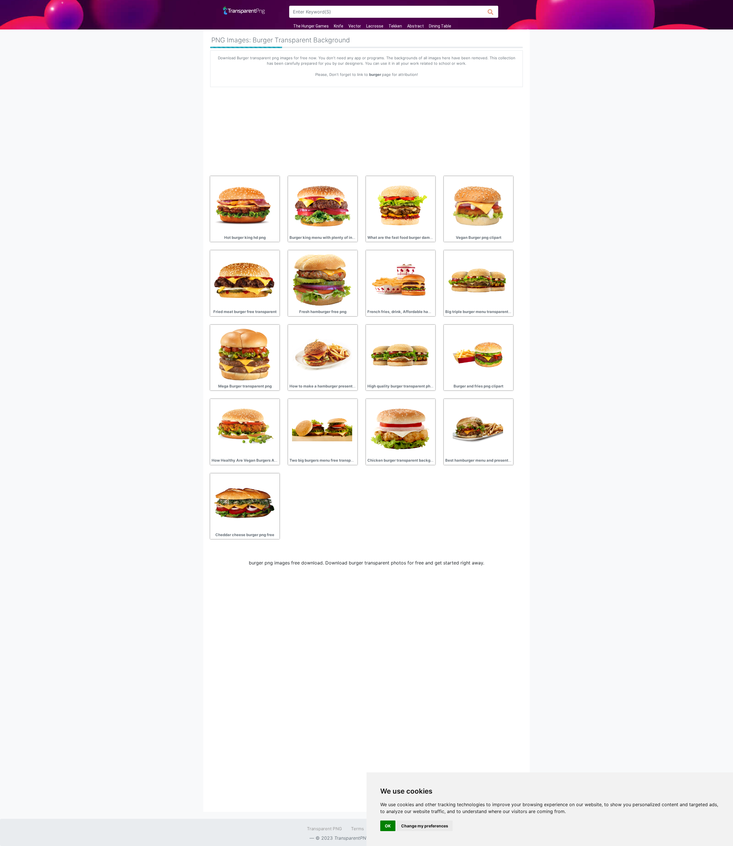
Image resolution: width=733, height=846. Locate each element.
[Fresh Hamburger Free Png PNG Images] (322, 279)
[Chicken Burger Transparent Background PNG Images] (400, 428)
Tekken (395, 26)
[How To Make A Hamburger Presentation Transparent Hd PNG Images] (322, 354)
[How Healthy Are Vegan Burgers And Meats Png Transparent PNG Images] (244, 428)
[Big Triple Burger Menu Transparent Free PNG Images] (478, 279)
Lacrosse (374, 26)
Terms (357, 828)
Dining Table (440, 26)
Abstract (415, 26)
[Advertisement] (366, 129)
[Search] (490, 12)
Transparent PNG (324, 828)
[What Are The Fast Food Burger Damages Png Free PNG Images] (400, 205)
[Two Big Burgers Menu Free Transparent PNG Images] (322, 428)
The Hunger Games (311, 26)
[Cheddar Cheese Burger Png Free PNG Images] (244, 502)
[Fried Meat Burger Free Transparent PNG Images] (244, 279)
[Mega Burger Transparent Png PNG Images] (244, 354)
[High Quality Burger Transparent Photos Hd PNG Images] (400, 354)
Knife (338, 26)
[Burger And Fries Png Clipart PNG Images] (478, 354)
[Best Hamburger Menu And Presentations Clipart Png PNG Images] (478, 428)
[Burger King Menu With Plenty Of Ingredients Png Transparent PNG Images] (322, 205)
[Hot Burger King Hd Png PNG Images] (244, 205)
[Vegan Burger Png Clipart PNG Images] (478, 205)
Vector (354, 26)
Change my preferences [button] (424, 825)
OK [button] (388, 825)
